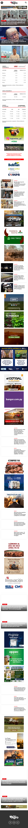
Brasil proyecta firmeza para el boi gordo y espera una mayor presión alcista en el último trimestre (19, 524)
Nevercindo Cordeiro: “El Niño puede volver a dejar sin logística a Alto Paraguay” (19, 534)
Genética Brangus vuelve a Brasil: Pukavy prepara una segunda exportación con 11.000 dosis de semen (19, 689)
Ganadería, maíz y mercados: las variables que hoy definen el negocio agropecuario (21, 362)
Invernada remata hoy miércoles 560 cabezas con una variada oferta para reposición (20, 699)
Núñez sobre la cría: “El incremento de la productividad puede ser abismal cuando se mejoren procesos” (20, 204)
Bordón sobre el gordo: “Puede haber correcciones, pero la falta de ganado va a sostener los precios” (19, 184)
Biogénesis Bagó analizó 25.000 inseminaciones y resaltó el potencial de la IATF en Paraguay (19, 287)
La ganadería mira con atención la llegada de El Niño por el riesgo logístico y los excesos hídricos (20, 709)
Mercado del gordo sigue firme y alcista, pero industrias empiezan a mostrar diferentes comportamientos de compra (19, 432)
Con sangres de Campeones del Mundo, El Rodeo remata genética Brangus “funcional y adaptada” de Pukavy (19, 451)
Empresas (15, 284)
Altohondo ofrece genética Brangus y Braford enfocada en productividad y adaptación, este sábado (20, 514)
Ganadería (15, 180)
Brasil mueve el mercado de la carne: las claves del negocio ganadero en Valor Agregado (7, 362)
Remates (15, 448)
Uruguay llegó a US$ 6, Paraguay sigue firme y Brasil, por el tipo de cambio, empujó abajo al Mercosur (19, 277)
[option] (7, 359)
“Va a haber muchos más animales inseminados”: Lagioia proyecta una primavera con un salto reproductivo (19, 194)
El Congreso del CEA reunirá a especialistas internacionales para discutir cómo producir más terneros (19, 267)
